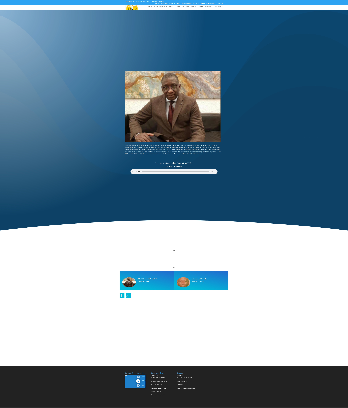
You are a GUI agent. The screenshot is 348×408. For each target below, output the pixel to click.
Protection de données (158, 395)
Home (150, 6)
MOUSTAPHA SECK (147, 278)
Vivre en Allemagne (187, 3)
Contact (200, 6)
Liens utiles (196, 3)
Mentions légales (156, 391)
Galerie (193, 6)
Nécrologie (185, 6)
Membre (171, 6)
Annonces (208, 6)
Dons (178, 6)
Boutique (157, 3)
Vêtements (177, 3)
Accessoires (164, 3)
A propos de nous (159, 6)
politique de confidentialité (208, 3)
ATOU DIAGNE (199, 278)
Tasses (171, 3)
